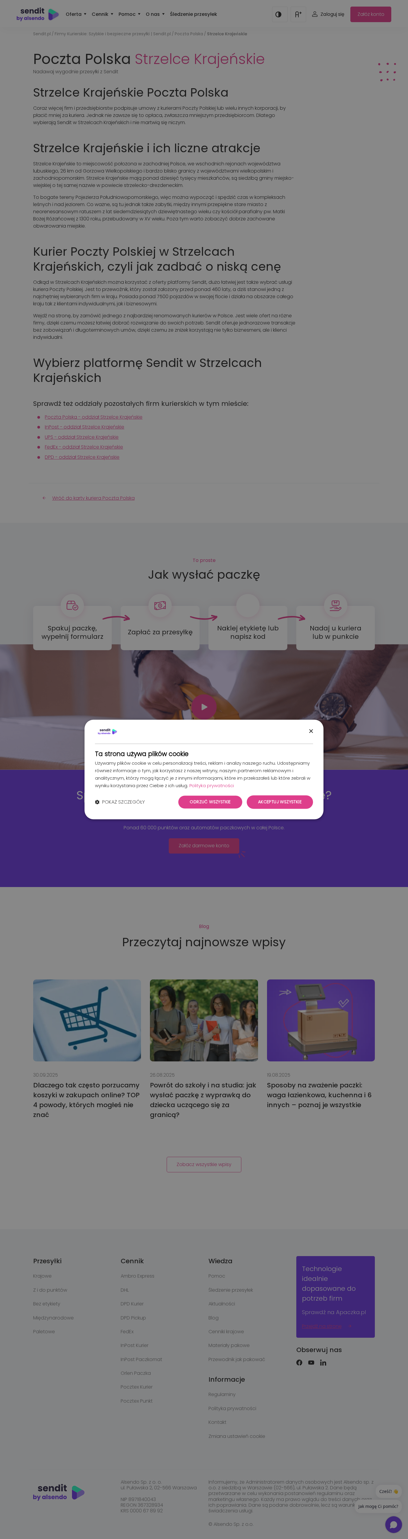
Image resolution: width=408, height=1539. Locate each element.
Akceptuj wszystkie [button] (280, 802)
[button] (120, 802)
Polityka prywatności (211, 785)
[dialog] (204, 769)
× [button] (311, 731)
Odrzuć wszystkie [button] (210, 802)
